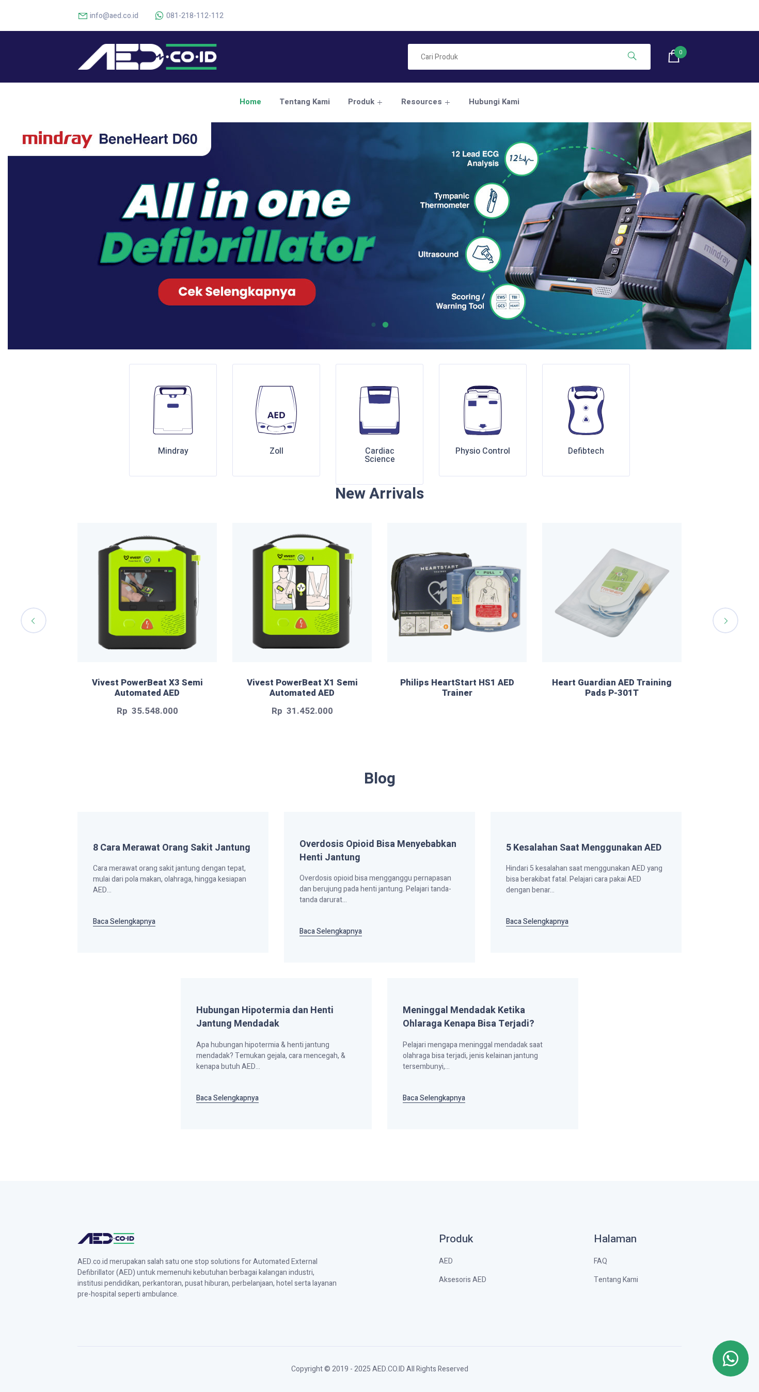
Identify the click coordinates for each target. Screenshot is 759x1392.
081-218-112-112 (194, 15)
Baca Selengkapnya (124, 921)
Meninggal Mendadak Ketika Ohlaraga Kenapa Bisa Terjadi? (468, 1017)
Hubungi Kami (494, 101)
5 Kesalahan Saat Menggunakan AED (583, 848)
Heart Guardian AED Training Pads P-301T (612, 688)
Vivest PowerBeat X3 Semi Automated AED (147, 688)
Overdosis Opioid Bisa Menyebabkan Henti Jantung (377, 851)
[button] (378, 325)
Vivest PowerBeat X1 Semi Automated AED (302, 688)
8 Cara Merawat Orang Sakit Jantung (171, 848)
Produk (361, 101)
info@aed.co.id (113, 15)
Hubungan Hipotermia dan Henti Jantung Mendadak (265, 1017)
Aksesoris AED (462, 1279)
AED (446, 1261)
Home (250, 101)
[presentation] (33, 620)
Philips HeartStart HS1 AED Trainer (457, 688)
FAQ (600, 1261)
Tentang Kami (304, 101)
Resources (421, 101)
